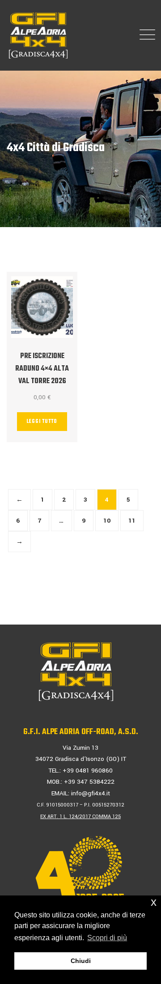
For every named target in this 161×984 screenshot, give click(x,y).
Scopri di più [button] (107, 938)
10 (106, 520)
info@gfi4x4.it (90, 793)
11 (132, 520)
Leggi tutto (42, 422)
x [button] (154, 902)
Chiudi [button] (81, 960)
